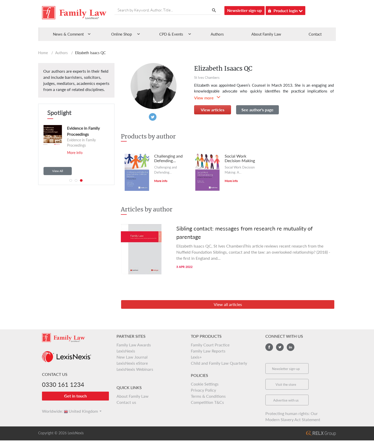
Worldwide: (50, 411)
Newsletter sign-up (244, 10)
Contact (315, 34)
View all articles (228, 304)
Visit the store (286, 384)
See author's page (257, 109)
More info (73, 152)
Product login (286, 10)
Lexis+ (196, 357)
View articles (212, 109)
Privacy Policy (203, 390)
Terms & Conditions (208, 396)
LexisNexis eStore (132, 363)
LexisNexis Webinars (135, 369)
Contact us (126, 402)
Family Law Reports (208, 350)
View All (57, 171)
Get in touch (75, 395)
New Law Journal (132, 357)
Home (43, 53)
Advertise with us (286, 400)
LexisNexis (126, 350)
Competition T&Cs (207, 402)
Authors (217, 34)
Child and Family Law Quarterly (219, 363)
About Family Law (266, 34)
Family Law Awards (134, 344)
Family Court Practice (210, 344)
